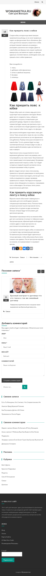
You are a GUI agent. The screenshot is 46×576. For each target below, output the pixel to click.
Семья (22, 257)
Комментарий (8, 361)
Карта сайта (6, 537)
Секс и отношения (8, 477)
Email (4, 343)
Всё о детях (6, 465)
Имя (4, 334)
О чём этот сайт (8, 540)
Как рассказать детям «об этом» (13, 410)
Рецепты (5, 473)
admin (12, 262)
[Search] (24, 387)
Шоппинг (5, 484)
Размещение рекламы (10, 543)
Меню (37, 2)
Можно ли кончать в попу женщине (25, 428)
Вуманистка (26, 572)
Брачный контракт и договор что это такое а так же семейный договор (26, 298)
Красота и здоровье (9, 469)
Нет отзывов (34, 257)
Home (4, 533)
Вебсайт (5, 352)
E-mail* (4, 551)
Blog (3, 530)
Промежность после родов (11, 414)
